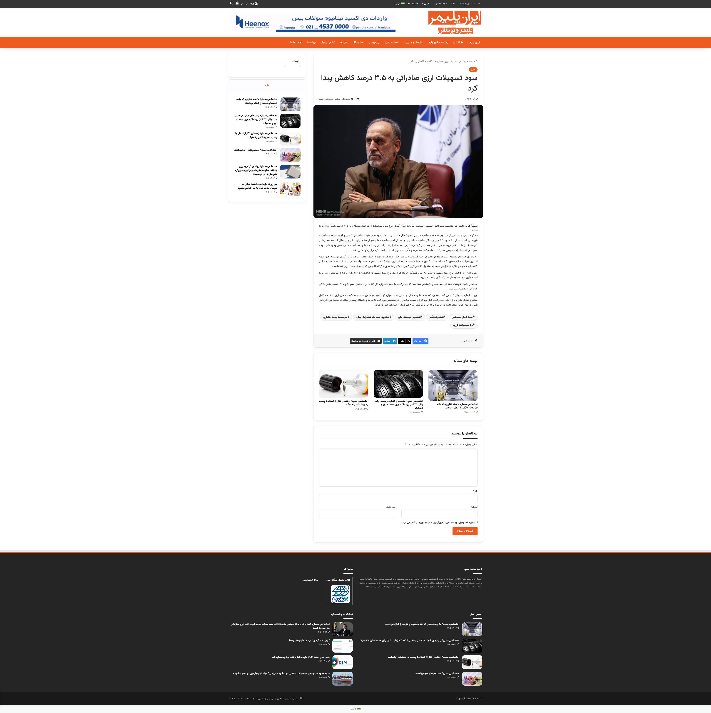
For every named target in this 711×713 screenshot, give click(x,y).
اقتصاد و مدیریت (413, 43)
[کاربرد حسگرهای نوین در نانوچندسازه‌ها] (342, 646)
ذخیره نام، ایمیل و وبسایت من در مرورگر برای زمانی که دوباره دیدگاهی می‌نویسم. (437, 523)
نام (475, 491)
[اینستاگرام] (301, 698)
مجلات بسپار (441, 4)
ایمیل (474, 507)
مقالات (459, 43)
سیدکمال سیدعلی (462, 317)
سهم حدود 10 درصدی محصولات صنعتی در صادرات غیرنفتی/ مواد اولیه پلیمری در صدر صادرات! (281, 674)
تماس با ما (296, 43)
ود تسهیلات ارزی (463, 325)
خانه (452, 4)
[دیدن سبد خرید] (237, 3)
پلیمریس (374, 43)
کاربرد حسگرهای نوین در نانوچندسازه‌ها (309, 641)
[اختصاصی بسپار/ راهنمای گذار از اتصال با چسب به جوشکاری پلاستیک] (343, 384)
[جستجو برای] (231, 3)
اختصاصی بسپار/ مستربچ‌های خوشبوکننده (255, 150)
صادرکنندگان (436, 317)
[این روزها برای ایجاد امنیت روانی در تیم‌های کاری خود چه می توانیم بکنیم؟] (290, 189)
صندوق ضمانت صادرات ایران (372, 317)
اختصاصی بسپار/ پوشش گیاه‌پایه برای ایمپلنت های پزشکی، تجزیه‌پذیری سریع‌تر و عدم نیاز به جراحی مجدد (256, 170)
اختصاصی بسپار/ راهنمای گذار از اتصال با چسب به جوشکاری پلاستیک (343, 403)
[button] (330, 30)
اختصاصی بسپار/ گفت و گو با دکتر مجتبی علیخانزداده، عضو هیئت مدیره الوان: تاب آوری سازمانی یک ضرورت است (280, 626)
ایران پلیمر (474, 43)
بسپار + (344, 43)
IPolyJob (358, 43)
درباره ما (311, 43)
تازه (267, 85)
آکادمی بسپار (328, 43)
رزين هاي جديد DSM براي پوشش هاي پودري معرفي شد (301, 657)
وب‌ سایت (390, 507)
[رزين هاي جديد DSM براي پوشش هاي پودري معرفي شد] (342, 662)
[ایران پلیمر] (450, 22)
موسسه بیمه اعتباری (335, 317)
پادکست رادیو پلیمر (437, 43)
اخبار (466, 61)
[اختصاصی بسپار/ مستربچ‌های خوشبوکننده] (290, 155)
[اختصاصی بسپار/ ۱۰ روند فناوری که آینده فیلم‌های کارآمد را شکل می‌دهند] (453, 385)
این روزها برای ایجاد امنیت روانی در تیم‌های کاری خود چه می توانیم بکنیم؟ (257, 186)
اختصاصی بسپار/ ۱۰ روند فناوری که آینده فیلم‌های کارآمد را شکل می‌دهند (457, 406)
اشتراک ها (413, 4)
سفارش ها (426, 4)
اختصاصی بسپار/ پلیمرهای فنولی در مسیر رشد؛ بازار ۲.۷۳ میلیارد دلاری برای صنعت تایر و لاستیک (399, 404)
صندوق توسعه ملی (409, 317)
